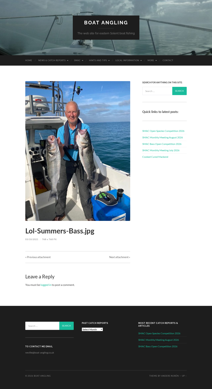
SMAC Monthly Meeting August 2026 (162, 137)
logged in (46, 284)
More (151, 60)
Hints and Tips (98, 60)
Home (28, 60)
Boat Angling (106, 22)
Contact (168, 60)
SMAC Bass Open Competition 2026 (161, 143)
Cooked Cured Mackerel (155, 156)
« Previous (38, 257)
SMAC (77, 60)
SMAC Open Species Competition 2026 (163, 130)
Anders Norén (170, 376)
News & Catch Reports (52, 60)
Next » (119, 257)
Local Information (127, 60)
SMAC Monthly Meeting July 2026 (160, 150)
